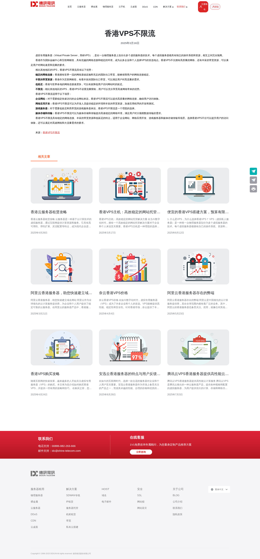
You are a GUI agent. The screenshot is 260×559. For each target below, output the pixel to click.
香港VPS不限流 (51, 132)
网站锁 (140, 501)
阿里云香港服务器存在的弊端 (190, 293)
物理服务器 (108, 6)
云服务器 (81, 6)
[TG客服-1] (253, 171)
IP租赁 (69, 501)
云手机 (122, 6)
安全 (140, 489)
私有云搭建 (72, 527)
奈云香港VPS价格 (113, 293)
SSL (139, 495)
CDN (155, 7)
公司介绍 (177, 501)
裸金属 (94, 6)
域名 (104, 495)
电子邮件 (106, 501)
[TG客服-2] (253, 180)
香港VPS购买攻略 (45, 374)
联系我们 (177, 508)
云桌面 (133, 6)
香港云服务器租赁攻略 (49, 212)
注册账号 (204, 7)
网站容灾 (142, 508)
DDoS (145, 7)
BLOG (176, 495)
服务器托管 (72, 508)
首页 (70, 6)
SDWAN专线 (73, 495)
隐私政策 (177, 514)
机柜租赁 (71, 514)
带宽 (68, 520)
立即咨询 (141, 452)
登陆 (216, 7)
